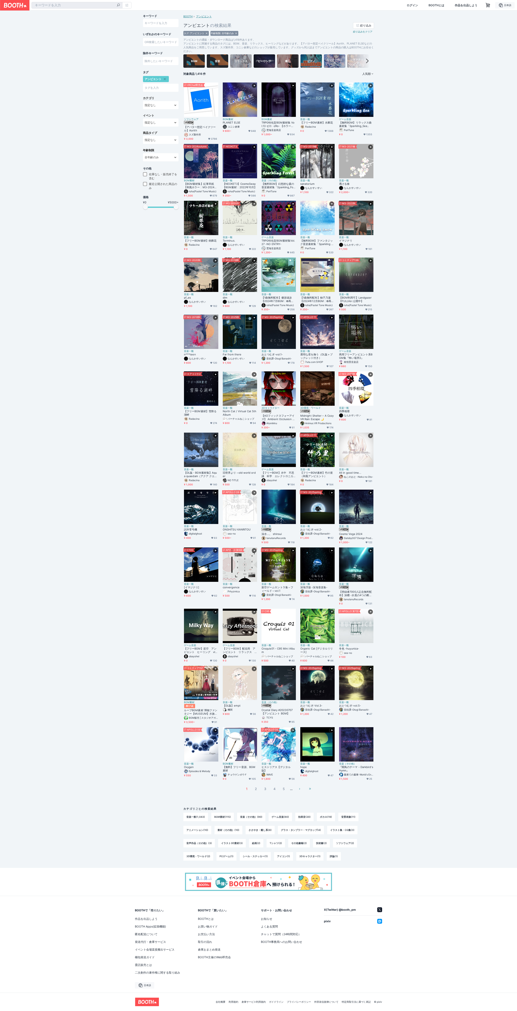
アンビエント (204, 16)
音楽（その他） (270, 180)
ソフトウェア (191, 119)
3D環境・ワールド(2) (198, 856)
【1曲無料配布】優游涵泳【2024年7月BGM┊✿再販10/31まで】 (278, 299)
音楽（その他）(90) (251, 816)
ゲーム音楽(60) (280, 816)
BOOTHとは (436, 5)
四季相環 (344, 411)
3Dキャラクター (271, 408)
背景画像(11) (348, 816)
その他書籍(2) (299, 843)
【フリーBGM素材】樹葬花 (200, 240)
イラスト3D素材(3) (232, 843)
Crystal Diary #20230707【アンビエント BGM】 (277, 711)
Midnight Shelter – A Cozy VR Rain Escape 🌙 (317, 417)
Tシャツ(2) (276, 843)
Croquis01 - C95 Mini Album (278, 650)
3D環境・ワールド (310, 408)
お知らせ (266, 918)
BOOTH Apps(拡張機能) (150, 926)
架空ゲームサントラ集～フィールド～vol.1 (277, 589)
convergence (231, 587)
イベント (148, 115)
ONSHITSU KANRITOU (237, 529)
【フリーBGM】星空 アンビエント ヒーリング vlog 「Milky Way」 (200, 650)
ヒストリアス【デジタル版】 (276, 768)
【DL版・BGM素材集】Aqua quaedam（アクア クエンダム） (200, 474)
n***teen (190, 354)
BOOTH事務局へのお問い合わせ (281, 941)
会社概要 (220, 1002)
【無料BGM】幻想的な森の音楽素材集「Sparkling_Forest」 (278, 185)
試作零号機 (190, 529)
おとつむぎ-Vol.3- (311, 705)
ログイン (412, 5)
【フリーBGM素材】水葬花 (316, 122)
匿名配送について (146, 934)
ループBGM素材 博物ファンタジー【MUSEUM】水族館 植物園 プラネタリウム (200, 712)
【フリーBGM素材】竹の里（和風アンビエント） (316, 474)
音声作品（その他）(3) (199, 843)
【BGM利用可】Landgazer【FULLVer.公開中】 (355, 299)
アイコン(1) (283, 856)
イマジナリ (345, 240)
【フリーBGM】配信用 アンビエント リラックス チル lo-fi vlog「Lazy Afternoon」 (240, 650)
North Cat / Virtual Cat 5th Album (239, 413)
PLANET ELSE (231, 122)
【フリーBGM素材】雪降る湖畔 (200, 413)
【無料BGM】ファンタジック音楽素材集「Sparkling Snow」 (317, 242)
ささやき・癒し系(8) (260, 829)
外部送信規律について (326, 1002)
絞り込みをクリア (362, 31)
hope (303, 767)
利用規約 (233, 1002)
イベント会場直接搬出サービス (154, 949)
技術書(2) (321, 843)
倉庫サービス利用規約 (254, 1002)
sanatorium (307, 183)
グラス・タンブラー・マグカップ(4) (301, 829)
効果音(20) (304, 816)
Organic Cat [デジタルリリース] (316, 650)
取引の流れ (205, 941)
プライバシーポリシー (299, 1002)
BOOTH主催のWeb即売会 (214, 957)
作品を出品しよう (466, 5)
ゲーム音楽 (345, 119)
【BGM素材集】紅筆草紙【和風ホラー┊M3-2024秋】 (199, 185)
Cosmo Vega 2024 (350, 534)
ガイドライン (276, 1002)
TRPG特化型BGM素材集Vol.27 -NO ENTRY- (278, 242)
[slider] (145, 207)
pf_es (187, 297)
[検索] (118, 5)
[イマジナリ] (191, 587)
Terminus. (229, 240)
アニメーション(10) (197, 829)
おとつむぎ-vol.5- (350, 705)
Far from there (232, 354)
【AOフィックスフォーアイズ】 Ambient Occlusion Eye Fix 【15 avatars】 (278, 417)
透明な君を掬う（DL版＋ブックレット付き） (316, 356)
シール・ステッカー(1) (255, 856)
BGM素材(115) (222, 816)
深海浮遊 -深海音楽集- (313, 587)
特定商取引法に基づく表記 (356, 1002)
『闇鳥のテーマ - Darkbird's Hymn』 (356, 768)
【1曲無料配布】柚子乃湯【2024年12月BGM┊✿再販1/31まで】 (317, 299)
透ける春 (344, 183)
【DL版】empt (232, 705)
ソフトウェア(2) (345, 843)
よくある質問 (269, 926)
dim (225, 297)
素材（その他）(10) (228, 829)
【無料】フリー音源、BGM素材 (239, 768)
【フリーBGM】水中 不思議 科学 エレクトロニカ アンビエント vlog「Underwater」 (279, 474)
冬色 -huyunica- (349, 648)
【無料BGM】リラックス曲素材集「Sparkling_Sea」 (355, 124)
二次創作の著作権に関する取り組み (157, 972)
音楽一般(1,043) (195, 816)
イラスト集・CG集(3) (342, 829)
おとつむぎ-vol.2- (311, 529)
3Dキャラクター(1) (309, 856)
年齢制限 (148, 150)
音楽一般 (305, 119)
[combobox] (77, 5)
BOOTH (188, 16)
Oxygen (189, 767)
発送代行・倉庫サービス (150, 941)
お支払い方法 (206, 934)
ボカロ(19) (326, 816)
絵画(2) (256, 843)
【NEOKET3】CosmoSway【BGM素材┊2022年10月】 (240, 185)
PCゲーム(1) (226, 856)
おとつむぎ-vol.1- (272, 354)
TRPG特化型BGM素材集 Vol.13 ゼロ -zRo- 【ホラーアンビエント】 (278, 124)
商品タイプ (150, 132)
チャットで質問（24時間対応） (281, 934)
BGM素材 (228, 119)
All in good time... (350, 472)
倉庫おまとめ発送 (209, 949)
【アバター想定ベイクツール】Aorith (200, 128)
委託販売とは (143, 965)
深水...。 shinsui (272, 534)
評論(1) (334, 856)
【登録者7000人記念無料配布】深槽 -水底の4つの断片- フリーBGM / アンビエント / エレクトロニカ (356, 593)
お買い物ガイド (208, 926)
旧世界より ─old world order (239, 474)
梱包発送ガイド (145, 957)
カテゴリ (148, 98)
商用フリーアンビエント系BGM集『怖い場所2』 (355, 356)
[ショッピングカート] (488, 5)
